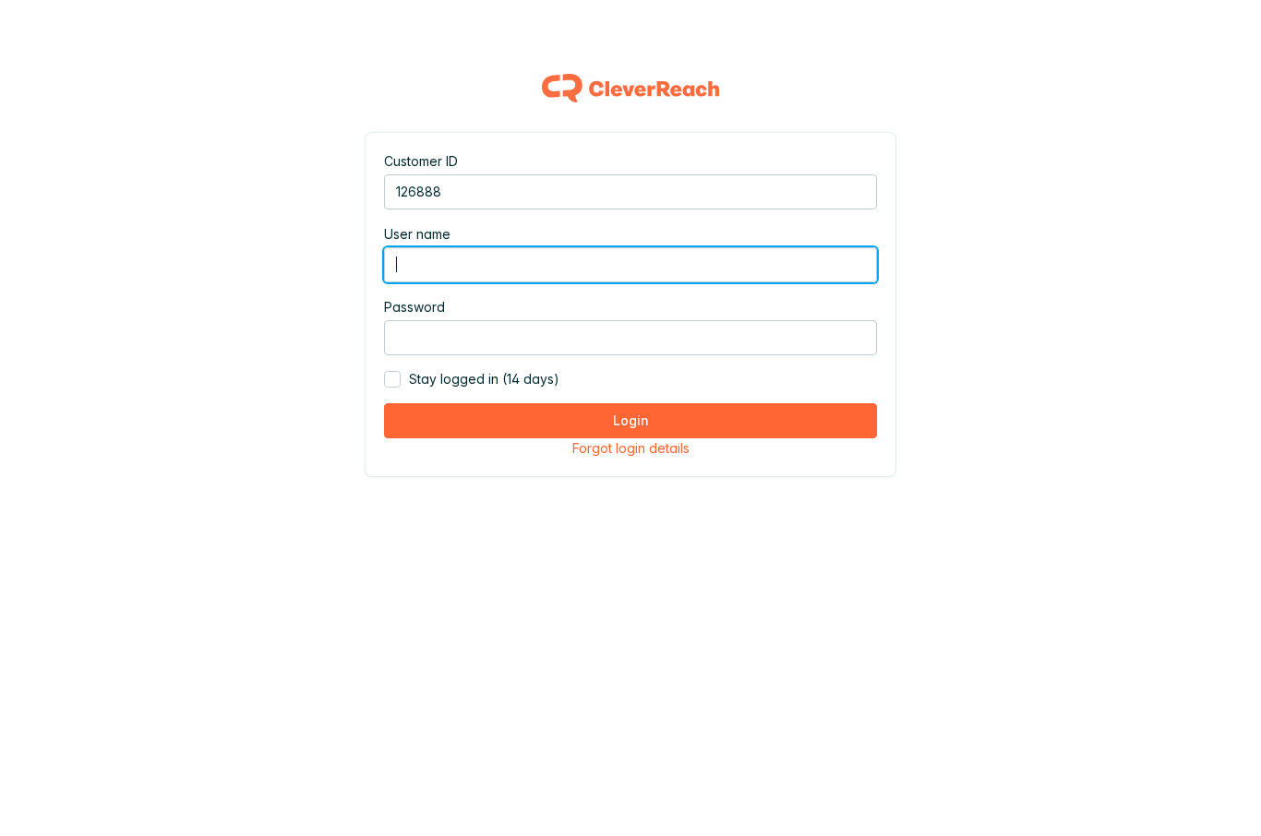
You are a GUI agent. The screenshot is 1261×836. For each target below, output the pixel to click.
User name (417, 234)
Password (414, 307)
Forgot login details (631, 448)
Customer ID (421, 161)
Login (631, 420)
